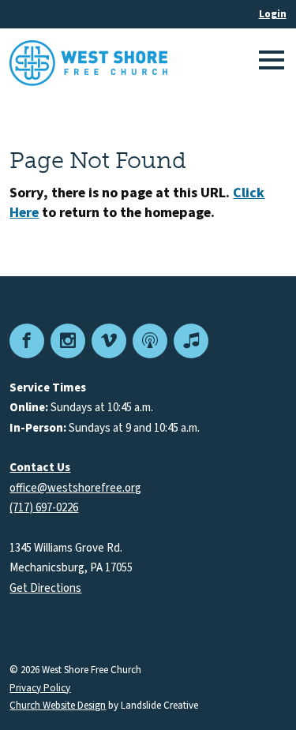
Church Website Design (57, 705)
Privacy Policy (39, 688)
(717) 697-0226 (43, 508)
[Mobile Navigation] (269, 63)
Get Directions (45, 588)
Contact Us (39, 467)
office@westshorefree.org (75, 488)
